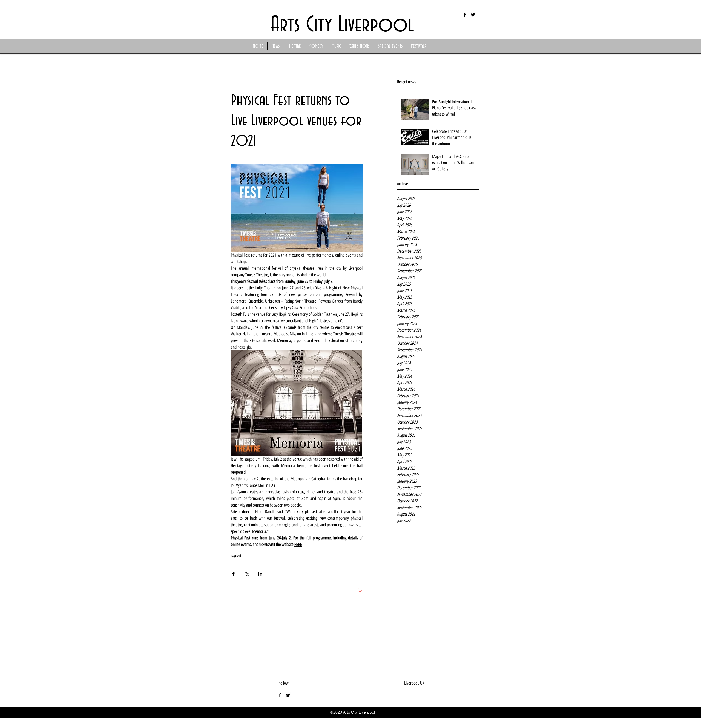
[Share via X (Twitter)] (246, 573)
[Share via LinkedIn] (260, 573)
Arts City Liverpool (342, 25)
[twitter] (473, 15)
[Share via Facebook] (233, 573)
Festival (236, 556)
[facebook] (464, 15)
